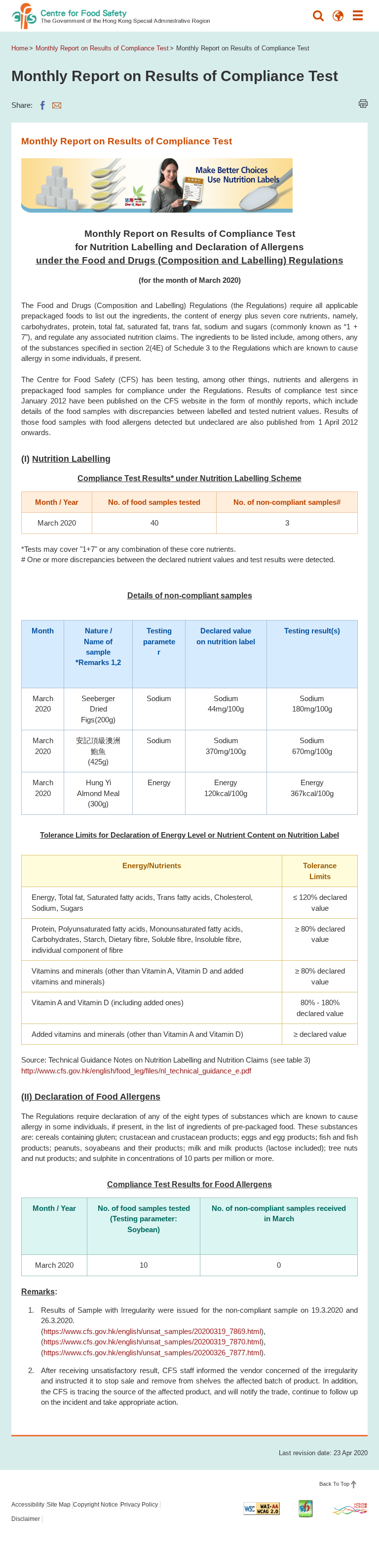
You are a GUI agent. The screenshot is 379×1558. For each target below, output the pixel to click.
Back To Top (334, 1484)
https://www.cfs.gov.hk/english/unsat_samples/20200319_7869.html (152, 1331)
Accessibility (27, 1504)
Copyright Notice (95, 1504)
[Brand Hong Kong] (349, 1508)
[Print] (363, 103)
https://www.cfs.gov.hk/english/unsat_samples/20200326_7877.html (152, 1352)
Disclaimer (25, 1518)
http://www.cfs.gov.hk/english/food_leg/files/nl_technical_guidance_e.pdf (136, 1071)
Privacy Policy (139, 1504)
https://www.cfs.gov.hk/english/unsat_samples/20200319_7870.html (152, 1341)
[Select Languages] (338, 16)
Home (19, 48)
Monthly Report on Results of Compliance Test (102, 48)
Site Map (59, 1504)
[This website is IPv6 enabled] (305, 1508)
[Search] (318, 16)
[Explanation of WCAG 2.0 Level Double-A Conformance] (261, 1508)
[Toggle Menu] (358, 16)
